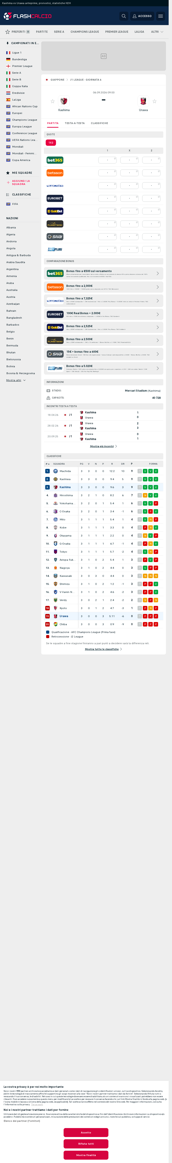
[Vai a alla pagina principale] (34, 16)
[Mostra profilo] (64, 101)
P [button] (103, 463)
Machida (65, 471)
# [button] (46, 463)
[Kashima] (55, 487)
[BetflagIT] (55, 249)
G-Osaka (65, 543)
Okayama (65, 535)
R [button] (112, 463)
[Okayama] (55, 535)
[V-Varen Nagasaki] (55, 592)
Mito (62, 519)
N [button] (96, 463)
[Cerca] (123, 16)
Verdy (63, 600)
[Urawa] (55, 616)
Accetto (86, 1132)
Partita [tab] (52, 123)
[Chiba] (55, 624)
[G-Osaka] (55, 543)
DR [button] (123, 463)
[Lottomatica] (55, 185)
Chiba (63, 624)
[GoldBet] (55, 211)
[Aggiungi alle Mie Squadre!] (52, 101)
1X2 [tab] (50, 142)
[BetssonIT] (55, 172)
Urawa (143, 110)
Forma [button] (153, 463)
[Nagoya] (55, 568)
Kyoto (63, 608)
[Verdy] (55, 600)
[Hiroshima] (55, 495)
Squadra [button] (59, 463)
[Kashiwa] (55, 479)
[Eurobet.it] (55, 198)
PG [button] (81, 463)
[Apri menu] (160, 16)
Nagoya (65, 568)
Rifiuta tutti (86, 1143)
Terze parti (37, 1104)
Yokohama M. (68, 503)
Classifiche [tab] (99, 123)
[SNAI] (55, 236)
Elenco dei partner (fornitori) (22, 1120)
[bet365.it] (55, 160)
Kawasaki (66, 576)
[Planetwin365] (55, 223)
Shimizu (65, 584)
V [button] (89, 463)
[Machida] (55, 471)
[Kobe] (55, 527)
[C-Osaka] (55, 511)
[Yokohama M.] (55, 503)
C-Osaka (65, 511)
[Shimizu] (55, 584)
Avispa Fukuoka (68, 560)
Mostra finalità (86, 1155)
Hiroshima (66, 495)
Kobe (63, 527)
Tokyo (63, 552)
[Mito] (55, 519)
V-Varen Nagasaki (68, 592)
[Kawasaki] (55, 576)
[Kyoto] (55, 608)
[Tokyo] (55, 551)
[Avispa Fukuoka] (55, 560)
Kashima (64, 110)
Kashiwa (65, 479)
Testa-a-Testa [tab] (75, 123)
